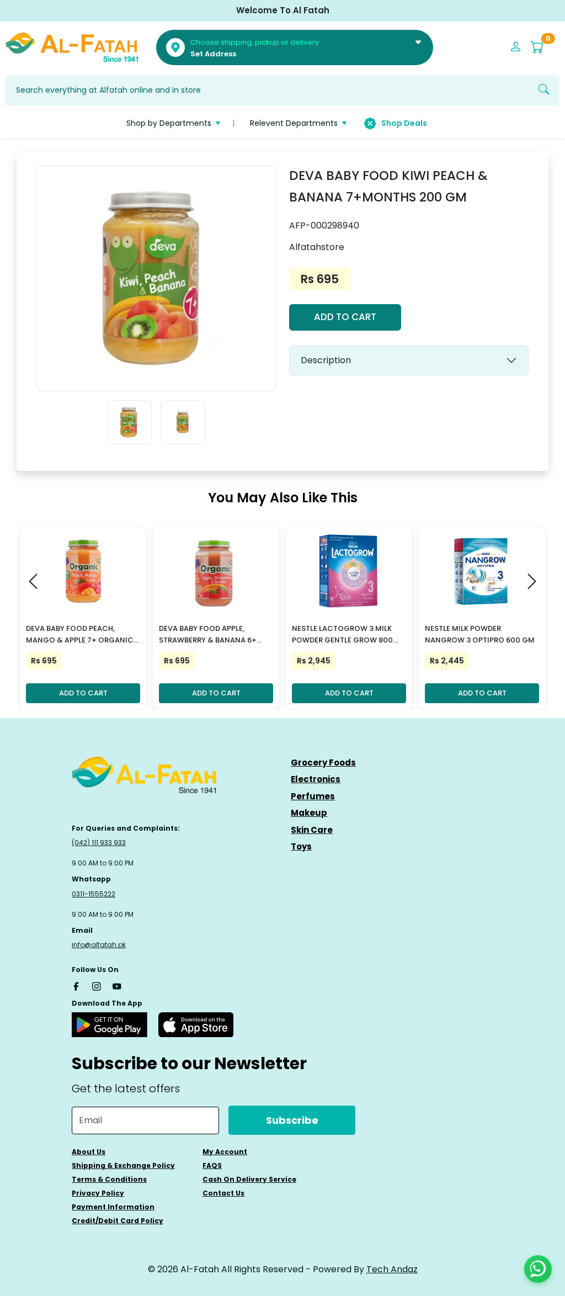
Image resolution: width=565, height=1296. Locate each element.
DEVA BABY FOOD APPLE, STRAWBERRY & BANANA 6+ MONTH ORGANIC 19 (208, 634)
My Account (224, 1151)
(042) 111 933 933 (99, 842)
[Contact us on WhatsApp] (538, 1269)
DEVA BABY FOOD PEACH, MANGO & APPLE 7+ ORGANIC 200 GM (80, 634)
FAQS (212, 1165)
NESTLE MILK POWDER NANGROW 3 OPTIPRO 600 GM (480, 634)
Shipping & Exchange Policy (123, 1165)
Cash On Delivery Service (249, 1179)
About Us (88, 1151)
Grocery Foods (323, 762)
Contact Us (223, 1193)
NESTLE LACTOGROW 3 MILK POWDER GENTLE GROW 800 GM (342, 634)
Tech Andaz (392, 1269)
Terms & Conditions (109, 1179)
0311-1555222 (93, 894)
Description (326, 360)
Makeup (309, 813)
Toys (301, 846)
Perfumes (313, 796)
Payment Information (113, 1207)
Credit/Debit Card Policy (117, 1220)
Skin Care (312, 830)
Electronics (315, 779)
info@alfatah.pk (99, 944)
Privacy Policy (98, 1193)
